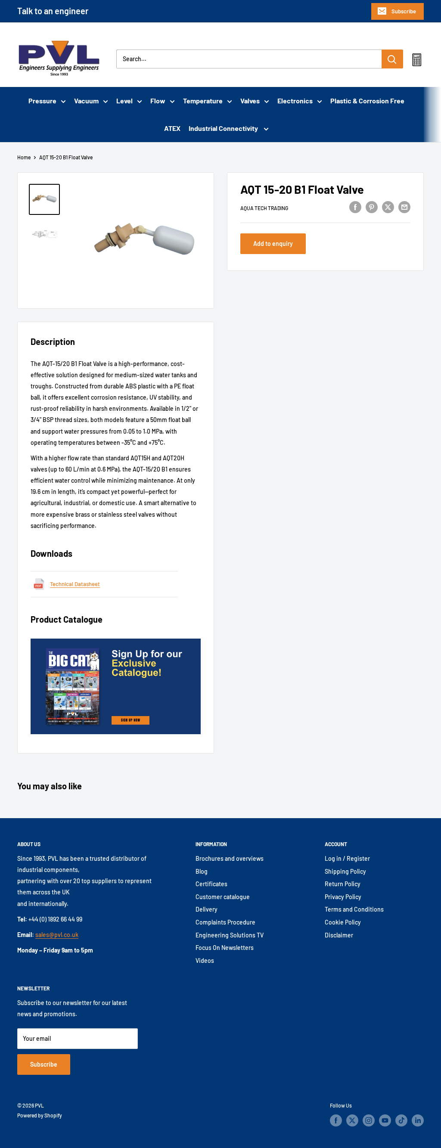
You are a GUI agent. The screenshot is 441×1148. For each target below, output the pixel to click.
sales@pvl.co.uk (56, 934)
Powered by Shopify (39, 1115)
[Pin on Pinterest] (372, 207)
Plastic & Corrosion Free (367, 100)
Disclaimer (339, 935)
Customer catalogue (223, 896)
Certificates (211, 883)
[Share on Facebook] (355, 207)
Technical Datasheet (75, 583)
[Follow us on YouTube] (385, 1120)
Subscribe (403, 11)
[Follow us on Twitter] (352, 1120)
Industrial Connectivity (224, 128)
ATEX (172, 128)
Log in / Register (347, 858)
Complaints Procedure (225, 922)
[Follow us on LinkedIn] (418, 1120)
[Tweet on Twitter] (388, 207)
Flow (157, 100)
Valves (250, 100)
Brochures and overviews (230, 858)
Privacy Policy (343, 896)
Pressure (42, 100)
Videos (205, 960)
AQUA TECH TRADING (264, 208)
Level (124, 100)
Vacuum (86, 100)
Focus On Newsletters (225, 947)
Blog (202, 871)
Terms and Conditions (354, 909)
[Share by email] (404, 207)
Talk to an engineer (53, 11)
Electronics (295, 100)
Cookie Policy (343, 922)
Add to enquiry (273, 243)
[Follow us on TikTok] (401, 1120)
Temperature (203, 100)
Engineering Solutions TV (230, 935)
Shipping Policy (345, 871)
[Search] (392, 59)
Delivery (206, 909)
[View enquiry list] (417, 62)
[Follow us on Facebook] (336, 1120)
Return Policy (342, 883)
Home (24, 157)
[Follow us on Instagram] (369, 1120)
